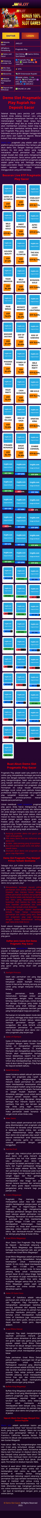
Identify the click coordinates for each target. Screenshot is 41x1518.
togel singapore (25, 804)
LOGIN (30, 35)
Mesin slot (6, 1425)
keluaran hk (22, 948)
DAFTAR (10, 35)
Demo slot (6, 142)
